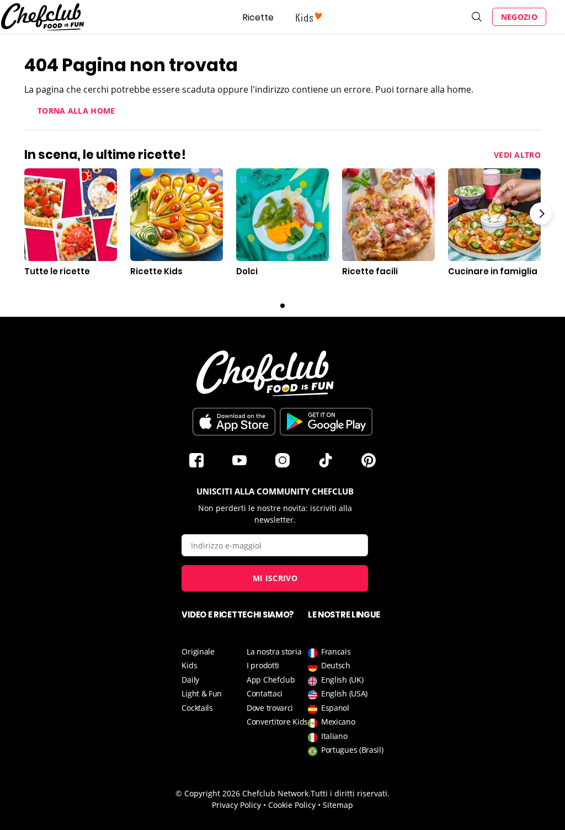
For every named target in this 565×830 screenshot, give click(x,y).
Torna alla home (76, 110)
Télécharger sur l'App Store (234, 421)
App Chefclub (271, 679)
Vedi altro (517, 155)
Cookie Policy (292, 805)
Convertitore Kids (277, 721)
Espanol (335, 708)
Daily (190, 679)
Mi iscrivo (275, 578)
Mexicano (338, 721)
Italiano (334, 736)
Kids (189, 665)
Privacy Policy (236, 805)
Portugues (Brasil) (352, 749)
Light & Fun (202, 693)
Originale (198, 651)
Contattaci (264, 693)
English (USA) (344, 693)
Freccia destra (541, 214)
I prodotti (263, 665)
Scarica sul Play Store (326, 421)
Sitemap (338, 805)
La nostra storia (274, 651)
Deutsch (335, 665)
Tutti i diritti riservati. (350, 793)
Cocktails (197, 708)
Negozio (519, 17)
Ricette (258, 17)
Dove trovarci (270, 708)
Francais (336, 651)
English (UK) (342, 679)
